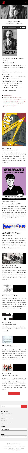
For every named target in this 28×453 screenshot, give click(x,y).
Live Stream (11, 448)
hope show (6, 95)
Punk (10, 95)
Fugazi (10, 99)
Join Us (19, 446)
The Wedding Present (12, 106)
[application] (14, 27)
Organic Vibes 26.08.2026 (6, 413)
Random (22, 448)
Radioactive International (16, 443)
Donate (14, 446)
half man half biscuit (17, 99)
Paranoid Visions (10, 101)
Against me (6, 97)
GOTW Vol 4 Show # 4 (6, 415)
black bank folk (13, 97)
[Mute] (20, 27)
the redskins (17, 103)
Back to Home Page (14, 393)
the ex (22, 101)
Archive (17, 448)
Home (24, 446)
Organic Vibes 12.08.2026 (6, 418)
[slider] (23, 27)
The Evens (17, 101)
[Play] (3, 27)
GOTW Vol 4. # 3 (4, 420)
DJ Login (5, 448)
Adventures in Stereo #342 (7, 423)
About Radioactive (7, 446)
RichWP (18, 450)
